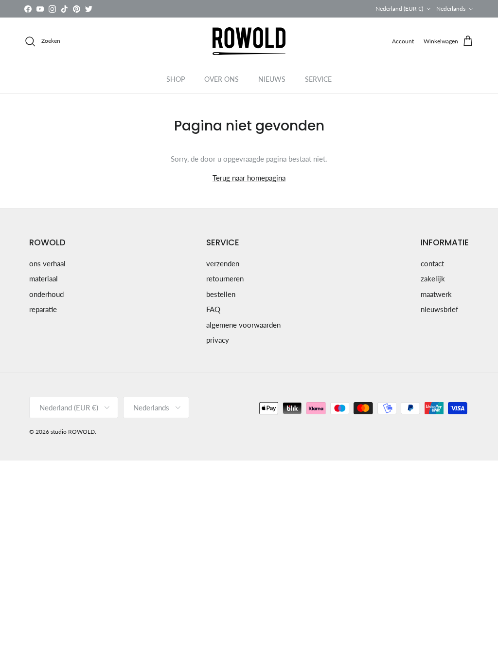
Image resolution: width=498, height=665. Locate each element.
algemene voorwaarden (243, 324)
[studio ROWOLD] (249, 41)
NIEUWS (271, 79)
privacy (217, 339)
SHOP (175, 79)
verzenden (222, 263)
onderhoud (46, 294)
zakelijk (433, 278)
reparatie (43, 309)
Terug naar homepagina (249, 177)
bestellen (220, 294)
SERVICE (318, 79)
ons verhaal (47, 263)
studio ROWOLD (73, 431)
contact (432, 263)
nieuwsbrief (439, 309)
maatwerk (436, 294)
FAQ (213, 309)
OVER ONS (221, 79)
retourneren (225, 278)
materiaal (43, 278)
